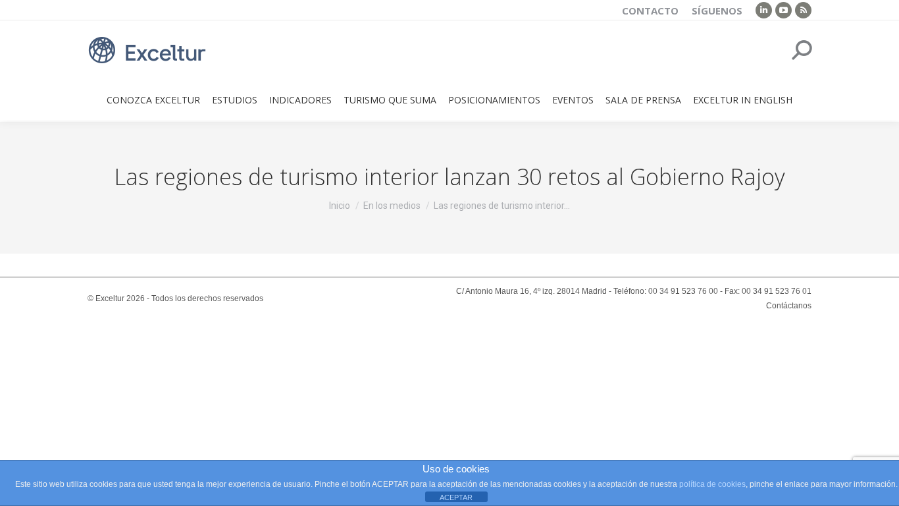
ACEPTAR (456, 497)
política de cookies (712, 484)
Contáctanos (788, 305)
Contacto (650, 10)
